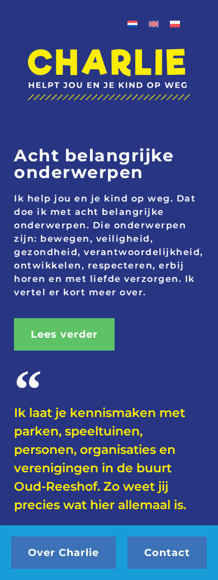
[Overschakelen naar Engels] (153, 23)
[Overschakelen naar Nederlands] (132, 23)
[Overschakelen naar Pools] (175, 23)
